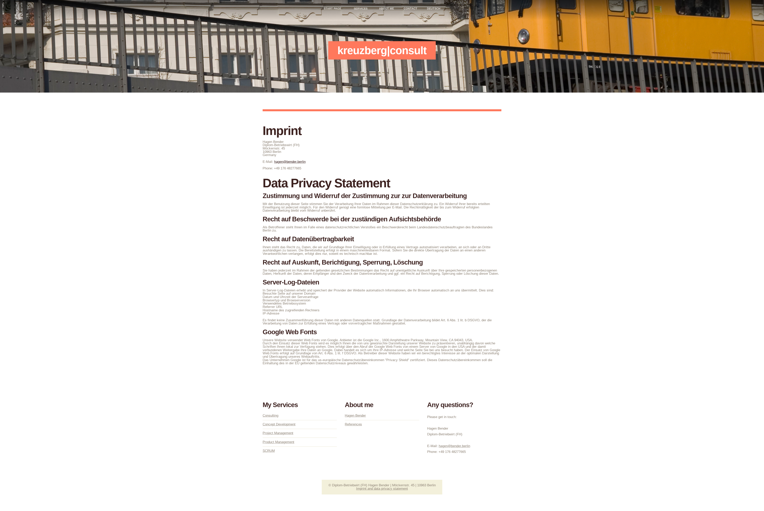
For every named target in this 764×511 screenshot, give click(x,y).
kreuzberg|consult (382, 50)
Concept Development (279, 424)
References (353, 424)
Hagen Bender (355, 415)
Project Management (278, 433)
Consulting (270, 415)
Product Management (278, 442)
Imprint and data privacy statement (382, 488)
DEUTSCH (433, 8)
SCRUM (269, 451)
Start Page (332, 8)
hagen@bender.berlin (290, 162)
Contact (410, 8)
